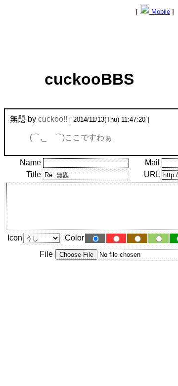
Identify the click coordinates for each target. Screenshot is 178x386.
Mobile (159, 11)
